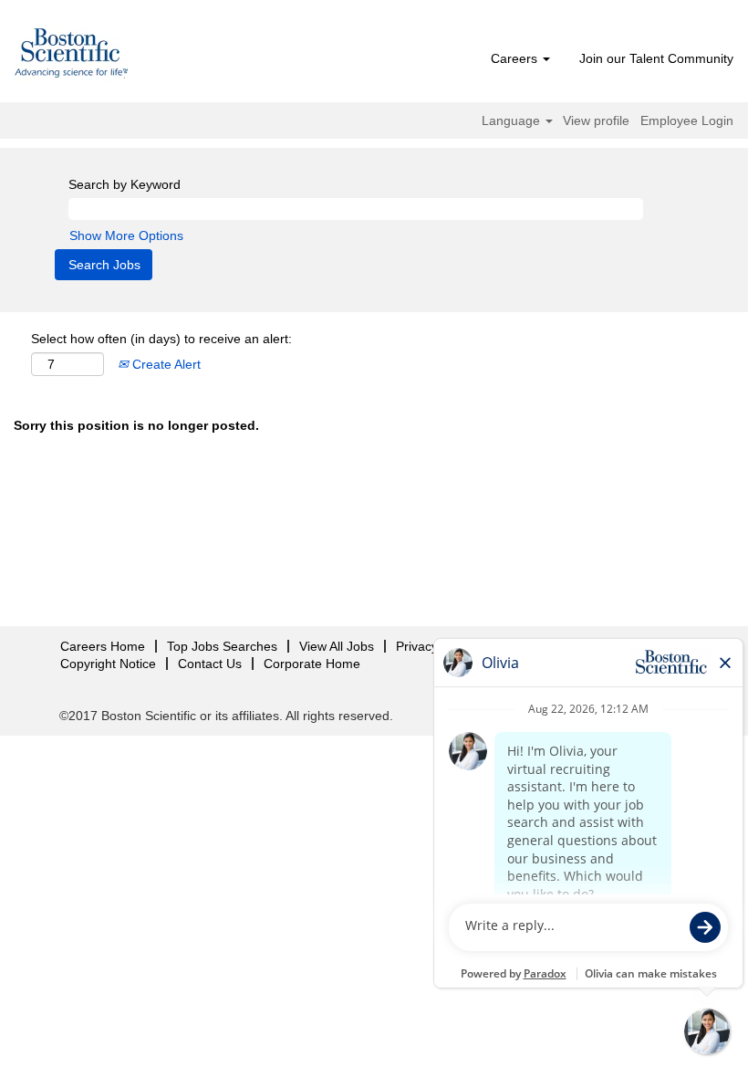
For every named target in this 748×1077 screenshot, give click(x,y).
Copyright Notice (108, 663)
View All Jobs (336, 646)
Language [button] (513, 120)
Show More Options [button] (126, 235)
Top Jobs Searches (222, 646)
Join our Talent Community (656, 58)
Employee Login (686, 120)
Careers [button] (516, 58)
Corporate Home (312, 663)
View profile (596, 120)
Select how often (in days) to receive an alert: (161, 338)
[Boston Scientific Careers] (72, 55)
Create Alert (165, 364)
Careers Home (102, 646)
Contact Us (210, 663)
